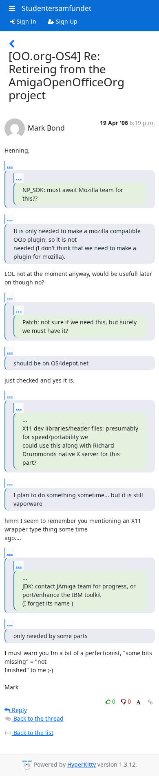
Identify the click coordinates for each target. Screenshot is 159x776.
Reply (18, 710)
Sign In (25, 21)
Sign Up (65, 21)
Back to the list (32, 733)
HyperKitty (81, 764)
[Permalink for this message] (150, 702)
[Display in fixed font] (138, 702)
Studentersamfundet (56, 8)
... (10, 165)
